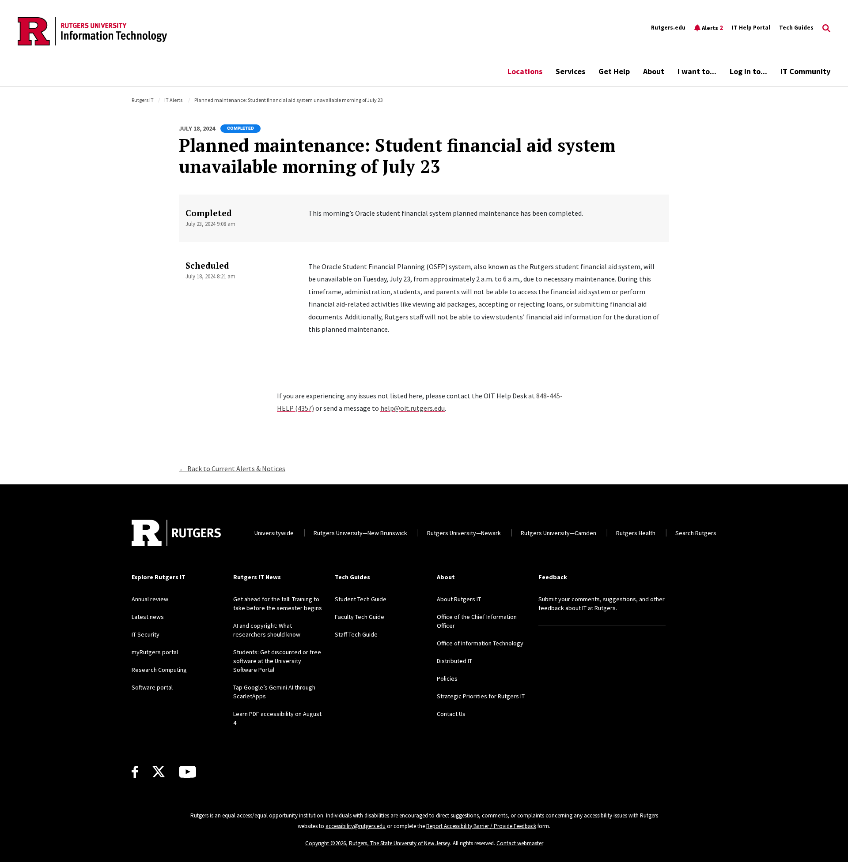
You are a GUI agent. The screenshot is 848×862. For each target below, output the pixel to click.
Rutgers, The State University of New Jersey (399, 843)
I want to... (697, 71)
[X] (158, 772)
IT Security (145, 634)
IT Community (805, 71)
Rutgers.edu (668, 27)
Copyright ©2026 (325, 843)
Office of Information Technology (480, 643)
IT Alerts (173, 100)
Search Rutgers (695, 533)
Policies (447, 678)
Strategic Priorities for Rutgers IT (481, 696)
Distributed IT (454, 661)
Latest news (148, 617)
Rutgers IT (143, 100)
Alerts (712, 27)
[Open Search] (826, 28)
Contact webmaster (519, 843)
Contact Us (451, 714)
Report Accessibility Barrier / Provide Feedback (481, 826)
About (653, 71)
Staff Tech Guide (356, 634)
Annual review (150, 599)
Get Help (614, 71)
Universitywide (274, 533)
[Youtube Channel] (187, 772)
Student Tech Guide (360, 599)
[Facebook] (135, 772)
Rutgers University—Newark (464, 533)
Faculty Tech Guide (359, 617)
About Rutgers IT (459, 599)
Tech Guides (796, 27)
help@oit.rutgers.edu (412, 408)
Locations (524, 71)
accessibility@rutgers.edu (356, 826)
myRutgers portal (155, 652)
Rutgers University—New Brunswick (360, 533)
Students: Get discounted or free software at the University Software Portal (277, 661)
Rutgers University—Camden (558, 533)
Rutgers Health (635, 533)
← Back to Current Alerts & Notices (232, 468)
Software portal (152, 687)
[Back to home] (176, 533)
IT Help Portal (751, 27)
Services (570, 71)
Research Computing (159, 670)
